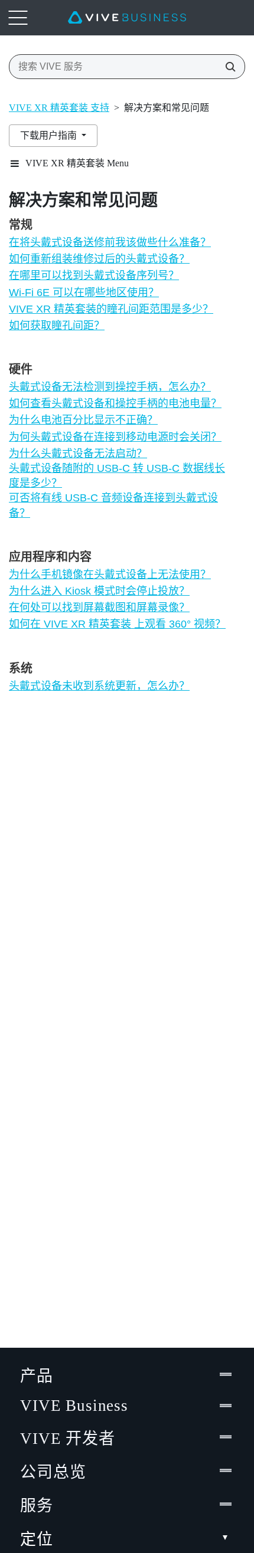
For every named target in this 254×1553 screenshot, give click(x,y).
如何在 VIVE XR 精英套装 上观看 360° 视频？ (117, 624)
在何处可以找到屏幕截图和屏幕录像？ (99, 607)
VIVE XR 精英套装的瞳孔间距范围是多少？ (111, 309)
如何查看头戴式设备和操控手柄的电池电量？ (115, 403)
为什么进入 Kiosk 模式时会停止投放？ (99, 591)
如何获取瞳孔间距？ (57, 325)
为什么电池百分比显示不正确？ (83, 420)
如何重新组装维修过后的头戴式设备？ (99, 259)
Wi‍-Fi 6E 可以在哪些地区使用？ (84, 292)
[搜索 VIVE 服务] (227, 66)
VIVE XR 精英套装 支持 (59, 108)
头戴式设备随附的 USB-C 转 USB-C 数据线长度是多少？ (117, 475)
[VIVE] (127, 18)
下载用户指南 (49, 135)
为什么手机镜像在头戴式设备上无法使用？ (110, 574)
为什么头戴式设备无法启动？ (78, 453)
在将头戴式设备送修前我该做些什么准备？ (110, 242)
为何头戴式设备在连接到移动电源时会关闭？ (115, 437)
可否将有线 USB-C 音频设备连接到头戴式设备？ (113, 505)
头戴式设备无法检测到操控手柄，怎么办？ (110, 387)
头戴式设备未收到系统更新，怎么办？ (99, 686)
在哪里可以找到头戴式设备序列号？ (94, 275)
